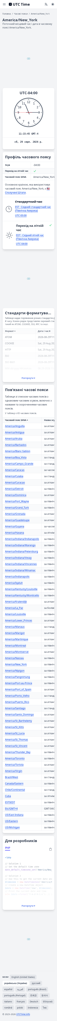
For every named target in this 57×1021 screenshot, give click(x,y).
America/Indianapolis (17, 576)
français (21, 1001)
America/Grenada (15, 514)
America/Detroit (14, 488)
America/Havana (14, 532)
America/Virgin (13, 771)
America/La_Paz (14, 608)
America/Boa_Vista (15, 457)
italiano (8, 1001)
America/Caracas (14, 470)
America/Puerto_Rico (17, 702)
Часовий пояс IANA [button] (15, 420)
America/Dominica (15, 495)
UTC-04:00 (22, 243)
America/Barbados (15, 445)
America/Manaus (15, 626)
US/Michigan (12, 827)
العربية (20, 989)
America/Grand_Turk (17, 507)
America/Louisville (15, 614)
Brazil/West (11, 777)
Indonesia (33, 1007)
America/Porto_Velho (17, 695)
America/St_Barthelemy (18, 720)
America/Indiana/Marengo (20, 545)
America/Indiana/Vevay (18, 557)
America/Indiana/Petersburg (21, 551)
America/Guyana (14, 526)
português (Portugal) (14, 995)
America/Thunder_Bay (17, 752)
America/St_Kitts (14, 727)
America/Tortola (14, 764)
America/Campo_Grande (19, 463)
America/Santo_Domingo (19, 714)
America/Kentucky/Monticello (22, 595)
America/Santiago (15, 708)
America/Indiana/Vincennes (21, 564)
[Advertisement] (28, 58)
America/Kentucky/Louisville (21, 589)
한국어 (44, 995)
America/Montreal (15, 645)
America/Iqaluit (14, 583)
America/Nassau (14, 658)
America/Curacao (15, 482)
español (8, 989)
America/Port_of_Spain (18, 689)
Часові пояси (21, 13)
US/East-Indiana (14, 815)
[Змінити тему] (53, 4)
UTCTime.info (23, 1014)
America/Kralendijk (16, 601)
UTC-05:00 (21, 215)
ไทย (45, 1007)
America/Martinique (16, 639)
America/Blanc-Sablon (17, 451)
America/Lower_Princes (18, 620)
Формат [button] (9, 331)
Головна (6, 13)
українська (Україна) (15, 983)
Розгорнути (27, 378)
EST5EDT (10, 802)
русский (36, 983)
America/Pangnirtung (17, 677)
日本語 (33, 995)
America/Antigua (14, 432)
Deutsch (34, 1001)
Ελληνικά (47, 1001)
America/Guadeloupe (17, 520)
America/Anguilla (15, 426)
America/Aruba (13, 438)
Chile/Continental (15, 789)
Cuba (8, 796)
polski (20, 1007)
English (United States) (23, 977)
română (8, 1007)
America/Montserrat (17, 651)
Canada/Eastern (14, 783)
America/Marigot (15, 633)
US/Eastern (11, 821)
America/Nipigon (14, 670)
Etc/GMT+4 (11, 808)
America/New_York (16, 664)
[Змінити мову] (46, 4)
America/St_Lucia (15, 733)
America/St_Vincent (16, 746)
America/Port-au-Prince (18, 683)
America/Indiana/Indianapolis (22, 539)
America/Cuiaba (14, 476)
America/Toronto (15, 758)
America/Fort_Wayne (17, 501)
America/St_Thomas (16, 739)
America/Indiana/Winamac (20, 570)
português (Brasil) (37, 989)
